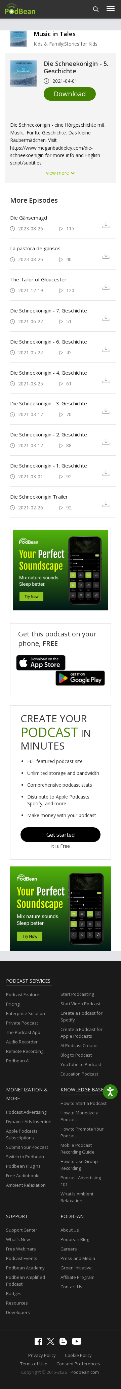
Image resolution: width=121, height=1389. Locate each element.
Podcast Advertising (26, 1112)
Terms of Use (33, 1364)
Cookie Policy (78, 1355)
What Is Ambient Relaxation (77, 1197)
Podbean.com (85, 1372)
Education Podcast (79, 1074)
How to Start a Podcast (84, 1103)
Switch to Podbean (25, 1157)
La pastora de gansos (35, 248)
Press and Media (78, 1258)
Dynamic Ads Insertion (28, 1121)
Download (70, 93)
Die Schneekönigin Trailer (39, 497)
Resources (17, 1303)
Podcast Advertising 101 (81, 1181)
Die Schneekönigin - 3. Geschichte (48, 403)
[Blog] (64, 1343)
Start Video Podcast (80, 1004)
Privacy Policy (42, 1355)
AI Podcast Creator (79, 1045)
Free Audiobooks (23, 1175)
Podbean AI (18, 1061)
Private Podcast (22, 1023)
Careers (69, 1249)
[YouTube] (78, 1343)
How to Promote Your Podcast (82, 1132)
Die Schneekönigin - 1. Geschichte (48, 465)
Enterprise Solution (25, 1013)
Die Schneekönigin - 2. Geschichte (48, 434)
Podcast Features (24, 994)
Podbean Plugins (23, 1166)
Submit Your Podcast (27, 1147)
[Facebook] (40, 1343)
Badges (14, 1293)
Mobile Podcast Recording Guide (77, 1148)
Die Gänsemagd (28, 217)
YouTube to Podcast (81, 1064)
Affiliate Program (77, 1277)
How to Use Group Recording (79, 1164)
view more (58, 173)
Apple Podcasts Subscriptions (22, 1134)
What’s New (18, 1239)
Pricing (12, 1004)
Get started (60, 834)
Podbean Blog (75, 1239)
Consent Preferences (78, 1364)
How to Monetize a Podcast (79, 1116)
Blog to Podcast (76, 1055)
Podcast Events (21, 1258)
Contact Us (71, 1287)
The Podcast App (23, 1032)
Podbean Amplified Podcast (25, 1280)
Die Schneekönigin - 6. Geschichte (48, 341)
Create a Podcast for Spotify (82, 1016)
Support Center (21, 1230)
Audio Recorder (22, 1042)
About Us (70, 1230)
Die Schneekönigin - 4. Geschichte (48, 373)
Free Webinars (21, 1249)
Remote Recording (24, 1051)
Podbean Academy (25, 1268)
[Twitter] (52, 1343)
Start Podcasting (77, 994)
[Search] (96, 9)
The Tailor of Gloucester (38, 279)
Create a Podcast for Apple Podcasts (82, 1032)
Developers (18, 1312)
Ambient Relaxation (26, 1185)
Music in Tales (55, 34)
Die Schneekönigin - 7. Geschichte (48, 310)
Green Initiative (76, 1268)
